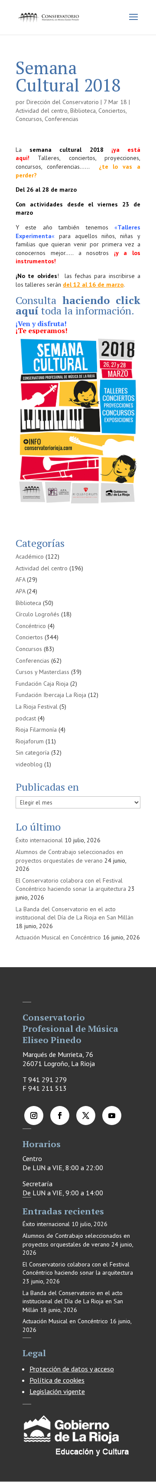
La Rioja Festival (37, 706)
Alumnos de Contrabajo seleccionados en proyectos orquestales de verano (69, 856)
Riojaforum (30, 741)
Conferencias (61, 119)
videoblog (29, 764)
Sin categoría (32, 752)
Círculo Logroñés (37, 614)
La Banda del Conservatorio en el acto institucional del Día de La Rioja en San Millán (74, 913)
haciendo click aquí (78, 305)
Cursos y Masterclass (42, 672)
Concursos (29, 119)
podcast (26, 718)
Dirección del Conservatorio (62, 102)
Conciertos (112, 111)
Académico (30, 556)
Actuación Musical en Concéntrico (58, 937)
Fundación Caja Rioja (42, 683)
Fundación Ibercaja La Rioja (51, 695)
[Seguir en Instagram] (33, 1115)
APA (20, 591)
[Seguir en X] (85, 1115)
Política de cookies (56, 1380)
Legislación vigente (57, 1391)
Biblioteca (83, 111)
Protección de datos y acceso (71, 1368)
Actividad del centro (42, 111)
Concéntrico (31, 626)
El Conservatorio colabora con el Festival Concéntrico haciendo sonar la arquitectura (71, 885)
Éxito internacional (39, 840)
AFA (20, 579)
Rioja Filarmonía (36, 729)
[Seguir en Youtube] (111, 1115)
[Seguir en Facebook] (59, 1115)
